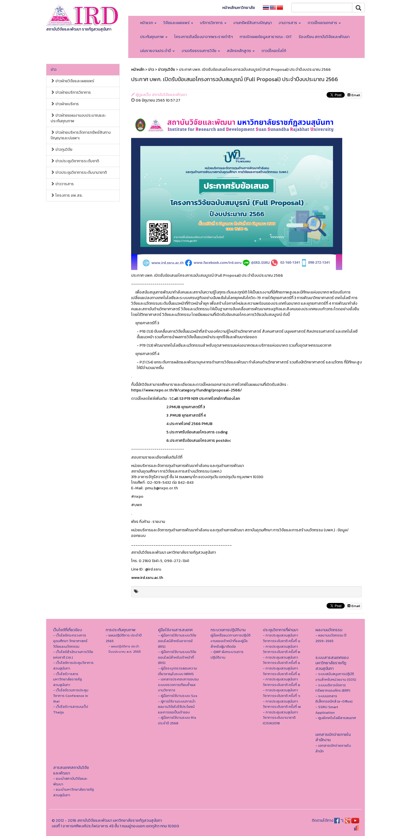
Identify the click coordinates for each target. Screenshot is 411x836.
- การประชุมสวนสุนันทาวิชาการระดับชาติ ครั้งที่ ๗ (282, 704)
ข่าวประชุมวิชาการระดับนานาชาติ (81, 172)
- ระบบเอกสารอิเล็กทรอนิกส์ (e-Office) (334, 698)
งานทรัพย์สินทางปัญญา (252, 23)
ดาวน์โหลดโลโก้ (273, 51)
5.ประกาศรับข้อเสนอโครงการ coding (179, 432)
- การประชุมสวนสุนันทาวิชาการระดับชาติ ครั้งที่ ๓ (281, 660)
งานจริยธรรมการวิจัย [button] (199, 51)
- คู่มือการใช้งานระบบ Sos (177, 695)
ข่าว (53, 69)
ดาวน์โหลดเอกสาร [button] (323, 23)
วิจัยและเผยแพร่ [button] (176, 23)
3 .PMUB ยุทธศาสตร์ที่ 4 (168, 415)
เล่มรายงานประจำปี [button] (156, 51)
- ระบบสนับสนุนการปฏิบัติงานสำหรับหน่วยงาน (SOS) (335, 676)
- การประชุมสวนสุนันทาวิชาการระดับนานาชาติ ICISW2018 (280, 718)
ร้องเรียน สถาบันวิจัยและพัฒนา (324, 37)
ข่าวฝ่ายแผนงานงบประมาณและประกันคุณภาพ (78, 118)
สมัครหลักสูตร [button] (239, 51)
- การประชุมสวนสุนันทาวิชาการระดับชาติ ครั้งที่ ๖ (281, 692)
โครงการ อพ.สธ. (69, 195)
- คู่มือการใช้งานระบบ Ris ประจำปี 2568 (177, 720)
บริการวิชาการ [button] (212, 23)
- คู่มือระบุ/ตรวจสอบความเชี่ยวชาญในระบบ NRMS (177, 671)
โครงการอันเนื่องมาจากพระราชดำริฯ (203, 37)
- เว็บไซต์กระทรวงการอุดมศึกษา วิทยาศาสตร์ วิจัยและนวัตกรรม (70, 641)
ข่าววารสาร (64, 184)
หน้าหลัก (137, 69)
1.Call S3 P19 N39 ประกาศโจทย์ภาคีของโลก (204, 398)
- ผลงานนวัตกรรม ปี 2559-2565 (330, 638)
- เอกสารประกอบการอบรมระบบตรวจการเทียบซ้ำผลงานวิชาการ (178, 685)
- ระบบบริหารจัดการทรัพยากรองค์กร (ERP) (332, 687)
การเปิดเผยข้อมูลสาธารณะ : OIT (266, 37)
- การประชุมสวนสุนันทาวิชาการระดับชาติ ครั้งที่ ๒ (281, 649)
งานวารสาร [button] (288, 23)
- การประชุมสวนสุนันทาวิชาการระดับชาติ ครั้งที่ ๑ (281, 638)
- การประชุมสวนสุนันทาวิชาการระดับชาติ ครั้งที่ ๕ (281, 682)
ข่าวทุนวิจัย (63, 149)
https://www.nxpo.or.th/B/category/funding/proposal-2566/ (186, 390)
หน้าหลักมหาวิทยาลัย (238, 8)
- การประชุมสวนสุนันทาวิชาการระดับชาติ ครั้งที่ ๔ (281, 671)
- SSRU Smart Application (326, 709)
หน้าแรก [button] (147, 23)
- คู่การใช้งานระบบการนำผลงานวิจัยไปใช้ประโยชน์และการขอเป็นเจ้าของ (176, 707)
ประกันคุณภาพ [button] (152, 37)
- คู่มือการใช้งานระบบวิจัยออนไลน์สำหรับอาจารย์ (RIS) (177, 641)
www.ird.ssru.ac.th (147, 578)
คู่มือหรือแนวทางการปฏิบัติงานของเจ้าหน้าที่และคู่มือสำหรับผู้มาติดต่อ (231, 641)
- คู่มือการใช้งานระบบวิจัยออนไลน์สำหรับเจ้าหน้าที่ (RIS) (177, 657)
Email (355, 95)
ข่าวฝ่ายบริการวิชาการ (73, 92)
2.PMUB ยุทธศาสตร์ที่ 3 (168, 407)
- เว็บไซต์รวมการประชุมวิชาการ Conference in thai (70, 695)
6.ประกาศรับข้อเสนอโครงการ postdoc (181, 440)
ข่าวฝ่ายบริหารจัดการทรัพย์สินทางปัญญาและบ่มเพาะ (81, 135)
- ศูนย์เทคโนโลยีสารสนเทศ (335, 717)
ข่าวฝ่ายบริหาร (67, 104)
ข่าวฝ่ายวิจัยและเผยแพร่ (74, 81)
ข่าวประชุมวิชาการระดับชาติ (77, 161)
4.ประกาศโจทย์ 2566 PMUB (171, 424)
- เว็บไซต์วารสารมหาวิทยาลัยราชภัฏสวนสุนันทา (67, 679)
